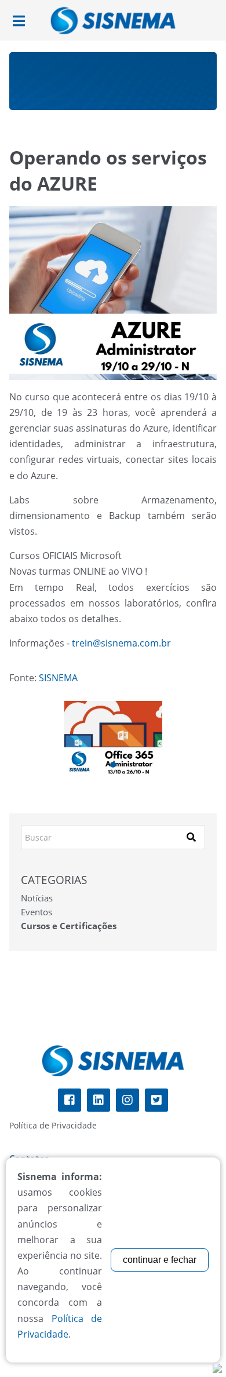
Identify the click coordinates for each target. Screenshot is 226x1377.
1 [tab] (113, 764)
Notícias (37, 898)
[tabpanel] (113, 737)
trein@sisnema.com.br (121, 643)
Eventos (36, 912)
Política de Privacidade (53, 1125)
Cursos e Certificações (68, 926)
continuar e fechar (159, 1260)
